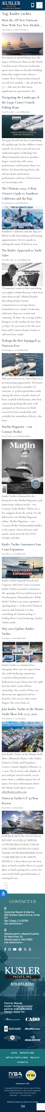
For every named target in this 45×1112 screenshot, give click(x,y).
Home (14, 1053)
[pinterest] (20, 950)
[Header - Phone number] (32, 5)
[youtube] (14, 950)
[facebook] (5, 950)
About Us (34, 1057)
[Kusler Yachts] (22, 980)
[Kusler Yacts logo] (11, 5)
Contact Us (22, 1062)
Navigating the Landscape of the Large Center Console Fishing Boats (20, 102)
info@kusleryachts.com (14, 791)
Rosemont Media (30, 1102)
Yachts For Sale (26, 1053)
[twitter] (25, 950)
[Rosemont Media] (22, 1107)
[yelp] (30, 950)
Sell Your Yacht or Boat (17, 1057)
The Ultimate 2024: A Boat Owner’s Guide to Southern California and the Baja (20, 193)
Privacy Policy (26, 1095)
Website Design (13, 1102)
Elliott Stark (25, 112)
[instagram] (9, 950)
